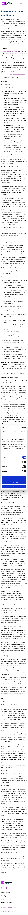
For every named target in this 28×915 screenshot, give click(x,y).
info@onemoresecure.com (8, 907)
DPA (2, 899)
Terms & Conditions (6, 902)
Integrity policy (5, 892)
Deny (14, 486)
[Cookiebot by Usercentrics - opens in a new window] (20, 428)
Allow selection (14, 482)
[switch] (24, 462)
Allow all (14, 477)
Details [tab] (14, 431)
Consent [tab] (5, 431)
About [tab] (23, 431)
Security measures (6, 896)
